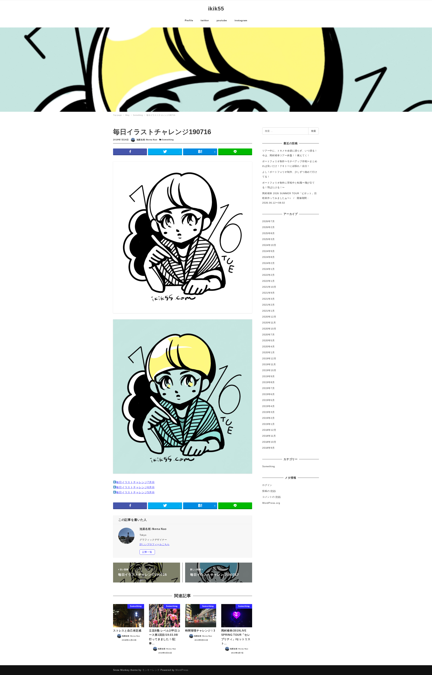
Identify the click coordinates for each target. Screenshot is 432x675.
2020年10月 (269, 328)
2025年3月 (268, 239)
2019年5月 (268, 400)
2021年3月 (268, 298)
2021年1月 (268, 310)
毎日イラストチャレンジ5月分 (135, 492)
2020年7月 (268, 334)
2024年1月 (268, 269)
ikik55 (216, 9)
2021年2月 (268, 304)
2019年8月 (268, 382)
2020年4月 (268, 346)
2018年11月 (269, 435)
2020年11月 (269, 322)
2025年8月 (268, 233)
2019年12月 (269, 358)
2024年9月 (268, 251)
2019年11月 (269, 364)
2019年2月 (268, 418)
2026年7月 (268, 221)
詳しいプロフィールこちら (155, 544)
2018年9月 (268, 447)
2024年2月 (268, 263)
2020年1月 (268, 352)
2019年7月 (268, 388)
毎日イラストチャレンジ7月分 (135, 482)
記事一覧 (147, 552)
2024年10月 (269, 245)
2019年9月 (268, 376)
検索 (313, 131)
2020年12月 (269, 316)
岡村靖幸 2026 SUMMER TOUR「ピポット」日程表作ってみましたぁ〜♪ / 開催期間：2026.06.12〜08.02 (289, 198)
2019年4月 (268, 406)
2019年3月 (268, 412)
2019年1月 (268, 424)
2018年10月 (269, 442)
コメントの (271, 497)
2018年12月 (269, 430)
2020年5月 (268, 340)
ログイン (267, 485)
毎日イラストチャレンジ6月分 (135, 487)
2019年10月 (269, 370)
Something (167, 140)
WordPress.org (271, 503)
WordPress (181, 670)
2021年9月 (268, 292)
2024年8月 (268, 257)
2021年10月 (269, 287)
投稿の (269, 491)
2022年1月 (268, 281)
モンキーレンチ (151, 670)
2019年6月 (268, 394)
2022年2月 (268, 275)
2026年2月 (268, 227)
